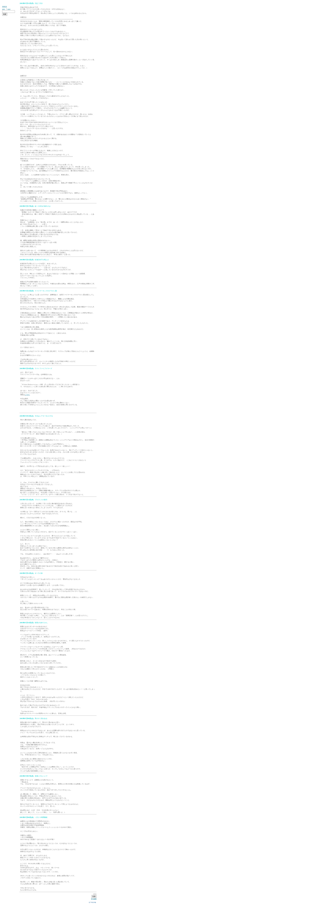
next (9, 9)
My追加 (94, 899)
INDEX (4, 7)
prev (3, 9)
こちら (27, 395)
